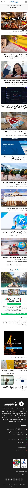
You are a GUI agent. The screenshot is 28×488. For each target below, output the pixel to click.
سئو (15, 486)
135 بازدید (15, 210)
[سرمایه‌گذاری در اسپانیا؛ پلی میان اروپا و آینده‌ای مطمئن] (14, 221)
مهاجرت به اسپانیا (11, 321)
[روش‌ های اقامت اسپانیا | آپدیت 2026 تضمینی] (14, 121)
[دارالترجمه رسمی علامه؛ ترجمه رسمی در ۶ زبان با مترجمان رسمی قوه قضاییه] (7, 364)
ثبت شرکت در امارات (20, 323)
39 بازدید (15, 33)
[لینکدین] (14, 479)
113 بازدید (15, 109)
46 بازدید (15, 58)
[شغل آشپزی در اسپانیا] (14, 21)
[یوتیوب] (11, 479)
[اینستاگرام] (16, 479)
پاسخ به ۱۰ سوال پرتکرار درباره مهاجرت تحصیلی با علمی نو (15, 258)
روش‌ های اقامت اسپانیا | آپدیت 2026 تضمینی (15, 132)
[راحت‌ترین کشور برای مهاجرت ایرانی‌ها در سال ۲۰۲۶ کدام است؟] (7, 380)
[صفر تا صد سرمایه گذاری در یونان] (14, 198)
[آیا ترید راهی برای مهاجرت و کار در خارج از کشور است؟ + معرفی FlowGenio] (14, 95)
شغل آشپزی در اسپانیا (20, 31)
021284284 (19, 474)
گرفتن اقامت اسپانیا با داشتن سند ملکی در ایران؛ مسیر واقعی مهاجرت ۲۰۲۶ (14, 56)
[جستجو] (2, 2)
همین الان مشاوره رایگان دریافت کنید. (14, 348)
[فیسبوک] (22, 479)
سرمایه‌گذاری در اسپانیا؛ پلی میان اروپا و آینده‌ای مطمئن (14, 233)
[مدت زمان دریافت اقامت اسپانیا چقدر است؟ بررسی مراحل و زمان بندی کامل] (14, 70)
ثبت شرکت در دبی (13, 323)
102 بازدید (15, 186)
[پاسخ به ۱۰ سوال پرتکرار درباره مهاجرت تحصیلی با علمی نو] (14, 247)
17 (10, 264)
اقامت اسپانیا (17, 321)
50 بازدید (15, 84)
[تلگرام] (9, 479)
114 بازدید (15, 235)
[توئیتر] (19, 479)
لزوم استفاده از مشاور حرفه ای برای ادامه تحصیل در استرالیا (14, 184)
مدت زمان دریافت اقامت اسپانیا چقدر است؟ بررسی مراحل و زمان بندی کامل (15, 81)
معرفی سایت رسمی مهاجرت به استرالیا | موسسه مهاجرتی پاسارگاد (14, 158)
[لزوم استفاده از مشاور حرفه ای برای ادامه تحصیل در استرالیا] (14, 172)
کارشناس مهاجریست (21, 33)
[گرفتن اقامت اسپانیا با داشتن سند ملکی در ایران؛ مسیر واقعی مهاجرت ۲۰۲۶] (14, 44)
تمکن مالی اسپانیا (24, 321)
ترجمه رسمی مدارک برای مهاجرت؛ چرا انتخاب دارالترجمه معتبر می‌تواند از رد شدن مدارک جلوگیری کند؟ (21, 388)
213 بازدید (15, 135)
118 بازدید (15, 261)
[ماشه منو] (25, 2)
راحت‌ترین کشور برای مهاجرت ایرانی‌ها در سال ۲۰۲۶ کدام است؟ (8, 387)
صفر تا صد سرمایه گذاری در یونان (16, 208)
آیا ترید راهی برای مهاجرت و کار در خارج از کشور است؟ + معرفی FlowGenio (14, 107)
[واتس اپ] (6, 479)
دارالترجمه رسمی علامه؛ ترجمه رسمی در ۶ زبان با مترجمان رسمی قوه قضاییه (8, 372)
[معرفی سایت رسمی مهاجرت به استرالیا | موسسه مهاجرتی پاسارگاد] (14, 146)
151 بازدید (15, 161)
